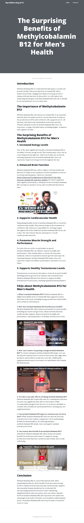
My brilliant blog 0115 (14, 3)
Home (67, 2)
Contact (76, 2)
